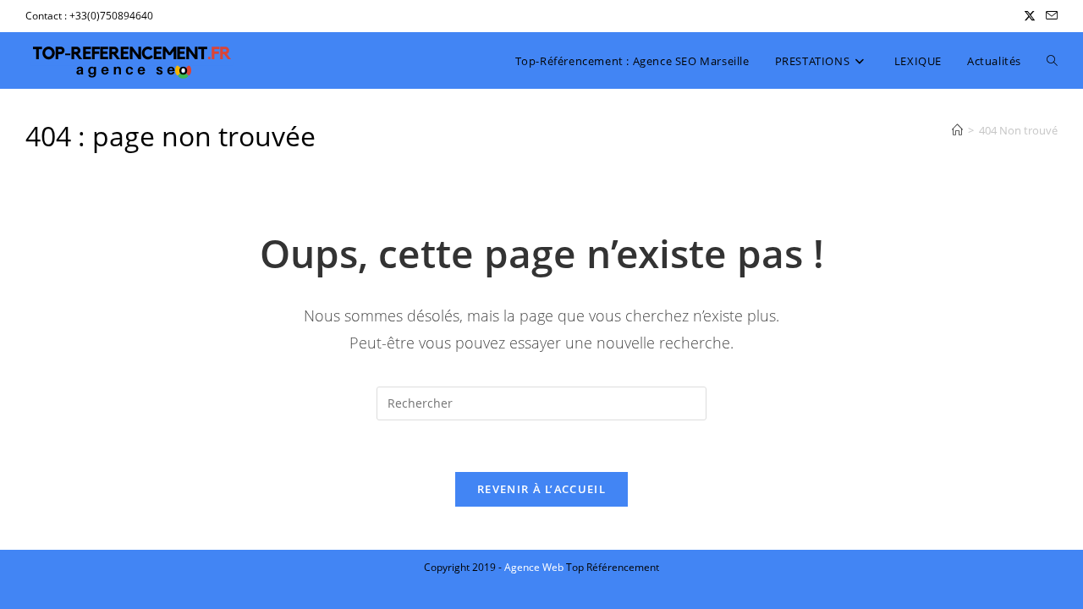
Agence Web (535, 567)
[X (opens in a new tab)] (1030, 16)
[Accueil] (957, 130)
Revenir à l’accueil (541, 489)
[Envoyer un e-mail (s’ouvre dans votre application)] (1049, 16)
